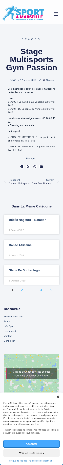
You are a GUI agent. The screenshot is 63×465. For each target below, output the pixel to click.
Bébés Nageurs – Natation (27, 220)
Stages (31, 39)
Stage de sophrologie (24, 270)
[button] (58, 396)
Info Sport (9, 326)
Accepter (31, 443)
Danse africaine (20, 245)
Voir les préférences (31, 453)
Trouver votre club (13, 316)
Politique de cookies (17, 460)
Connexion (9, 340)
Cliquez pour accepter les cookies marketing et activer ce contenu (31, 373)
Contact (8, 336)
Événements (10, 331)
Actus (7, 321)
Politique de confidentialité (41, 460)
